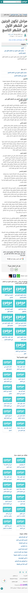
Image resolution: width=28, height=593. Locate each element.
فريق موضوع (15, 582)
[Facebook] (26, 572)
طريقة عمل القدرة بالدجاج (20, 552)
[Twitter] (23, 572)
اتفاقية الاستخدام (23, 579)
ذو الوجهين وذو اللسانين (21, 561)
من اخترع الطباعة (23, 543)
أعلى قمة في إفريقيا (22, 564)
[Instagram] (20, 572)
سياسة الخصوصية (14, 579)
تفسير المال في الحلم (21, 540)
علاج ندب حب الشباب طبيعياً (20, 555)
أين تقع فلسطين (23, 537)
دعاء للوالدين (24, 546)
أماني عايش (10, 34)
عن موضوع (15, 576)
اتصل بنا (25, 576)
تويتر (10, 276)
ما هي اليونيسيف (22, 558)
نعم (16, 269)
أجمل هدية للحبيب (22, 549)
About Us (25, 582)
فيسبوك (14, 276)
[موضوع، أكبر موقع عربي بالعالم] (24, 2)
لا (11, 269)
